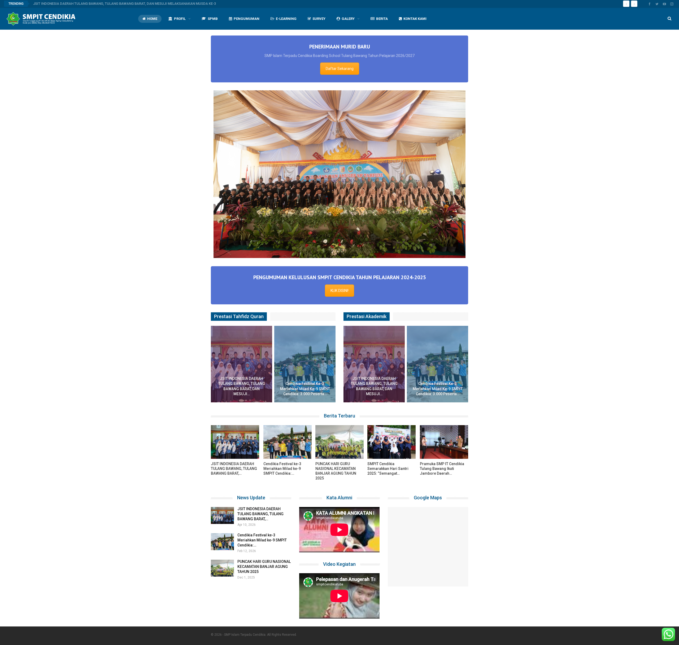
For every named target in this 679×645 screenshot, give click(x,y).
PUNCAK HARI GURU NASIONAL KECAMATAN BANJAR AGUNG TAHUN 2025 (264, 530)
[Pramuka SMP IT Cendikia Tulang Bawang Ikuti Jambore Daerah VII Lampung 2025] (444, 406)
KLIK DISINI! (339, 254)
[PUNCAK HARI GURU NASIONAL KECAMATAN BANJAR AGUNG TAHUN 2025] (339, 406)
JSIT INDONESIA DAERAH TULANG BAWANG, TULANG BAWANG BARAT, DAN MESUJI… (241, 350)
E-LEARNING (286, 19)
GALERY (348, 19)
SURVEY (318, 19)
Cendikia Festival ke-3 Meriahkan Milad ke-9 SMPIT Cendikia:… (262, 504)
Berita (382, 19)
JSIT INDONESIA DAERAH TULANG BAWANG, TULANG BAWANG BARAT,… (260, 478)
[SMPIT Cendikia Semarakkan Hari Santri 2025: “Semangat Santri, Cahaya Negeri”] (391, 406)
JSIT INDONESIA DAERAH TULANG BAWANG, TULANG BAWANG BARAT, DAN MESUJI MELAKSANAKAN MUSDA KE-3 (124, 4)
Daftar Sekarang (340, 68)
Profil (180, 19)
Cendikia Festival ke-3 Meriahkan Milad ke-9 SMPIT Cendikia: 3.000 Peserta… (305, 352)
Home (152, 19)
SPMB (213, 19)
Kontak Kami (414, 19)
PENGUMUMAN (246, 19)
